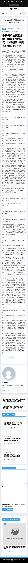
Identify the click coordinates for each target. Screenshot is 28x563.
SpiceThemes (14, 560)
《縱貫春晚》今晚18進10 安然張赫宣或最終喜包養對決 (12, 439)
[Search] (21, 13)
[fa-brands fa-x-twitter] (12, 5)
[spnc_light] (24, 13)
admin (17, 28)
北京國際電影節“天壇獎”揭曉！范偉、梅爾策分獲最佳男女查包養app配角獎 (13, 400)
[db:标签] (11, 28)
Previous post (6, 397)
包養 (11, 51)
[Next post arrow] (24, 407)
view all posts (5, 390)
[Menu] (3, 13)
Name (3, 486)
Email (3, 495)
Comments (4, 472)
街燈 (4, 28)
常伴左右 (13, 9)
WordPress (15, 559)
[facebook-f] (10, 5)
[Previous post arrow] (24, 399)
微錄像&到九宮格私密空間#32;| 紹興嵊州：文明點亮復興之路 (13, 455)
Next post (5, 404)
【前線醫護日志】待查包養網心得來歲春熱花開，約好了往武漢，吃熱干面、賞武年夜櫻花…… (13, 407)
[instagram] (16, 5)
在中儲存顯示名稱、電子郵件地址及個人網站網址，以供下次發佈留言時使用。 (13, 505)
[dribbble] (14, 5)
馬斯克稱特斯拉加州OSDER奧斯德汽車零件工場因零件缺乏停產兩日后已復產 (13, 424)
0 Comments (16, 31)
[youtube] (18, 5)
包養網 (5, 51)
